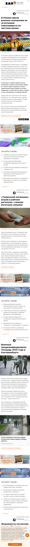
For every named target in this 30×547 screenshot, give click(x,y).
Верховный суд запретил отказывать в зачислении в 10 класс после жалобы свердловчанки (15, 180)
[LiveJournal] (28, 119)
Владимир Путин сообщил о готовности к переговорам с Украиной (16, 324)
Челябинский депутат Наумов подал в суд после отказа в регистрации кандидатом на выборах (15, 156)
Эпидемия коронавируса (14, 115)
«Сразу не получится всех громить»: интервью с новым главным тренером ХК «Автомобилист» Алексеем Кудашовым (15, 501)
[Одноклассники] (21, 119)
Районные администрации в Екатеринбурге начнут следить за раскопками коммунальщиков (14, 306)
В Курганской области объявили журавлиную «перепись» (13, 490)
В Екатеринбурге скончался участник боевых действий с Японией (15, 486)
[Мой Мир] (26, 119)
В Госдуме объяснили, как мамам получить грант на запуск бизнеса (14, 495)
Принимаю (15, 544)
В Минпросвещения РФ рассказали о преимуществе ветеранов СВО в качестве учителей (15, 174)
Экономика (4, 267)
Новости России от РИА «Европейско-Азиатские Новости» (11, 3)
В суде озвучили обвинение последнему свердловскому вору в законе (14, 163)
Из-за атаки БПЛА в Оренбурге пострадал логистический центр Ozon (15, 328)
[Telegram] (24, 119)
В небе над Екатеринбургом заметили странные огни (15, 168)
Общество (4, 115)
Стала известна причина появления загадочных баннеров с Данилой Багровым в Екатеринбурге (14, 312)
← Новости (4, 7)
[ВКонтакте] (19, 119)
